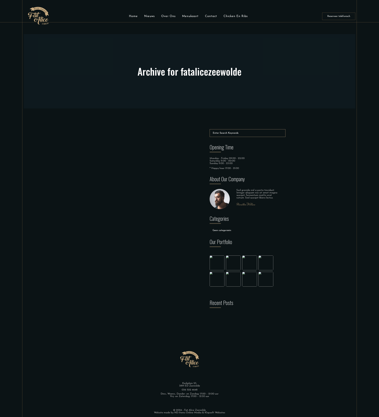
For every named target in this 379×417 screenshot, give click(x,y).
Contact (211, 16)
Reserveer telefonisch (338, 16)
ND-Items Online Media (187, 412)
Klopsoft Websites (215, 412)
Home (133, 16)
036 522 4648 (189, 390)
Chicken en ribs (236, 16)
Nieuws (149, 16)
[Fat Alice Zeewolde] (38, 15)
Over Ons (168, 16)
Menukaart (190, 16)
